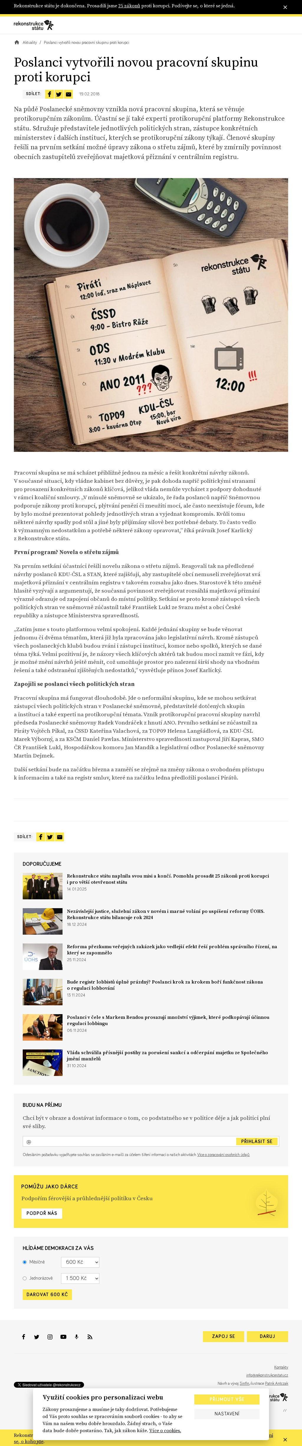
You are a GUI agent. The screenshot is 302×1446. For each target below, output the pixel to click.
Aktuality (30, 43)
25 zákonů (129, 5)
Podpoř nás (42, 1213)
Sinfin (244, 1384)
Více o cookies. (165, 1430)
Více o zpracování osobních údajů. (223, 1155)
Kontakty (281, 1367)
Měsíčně (37, 1262)
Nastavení (227, 1414)
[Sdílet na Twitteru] (59, 94)
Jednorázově (40, 1278)
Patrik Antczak (276, 1384)
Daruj (267, 1336)
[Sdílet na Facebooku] (49, 94)
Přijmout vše (227, 1399)
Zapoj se (223, 1336)
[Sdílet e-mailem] (68, 94)
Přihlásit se (257, 1141)
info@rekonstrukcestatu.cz (267, 1375)
